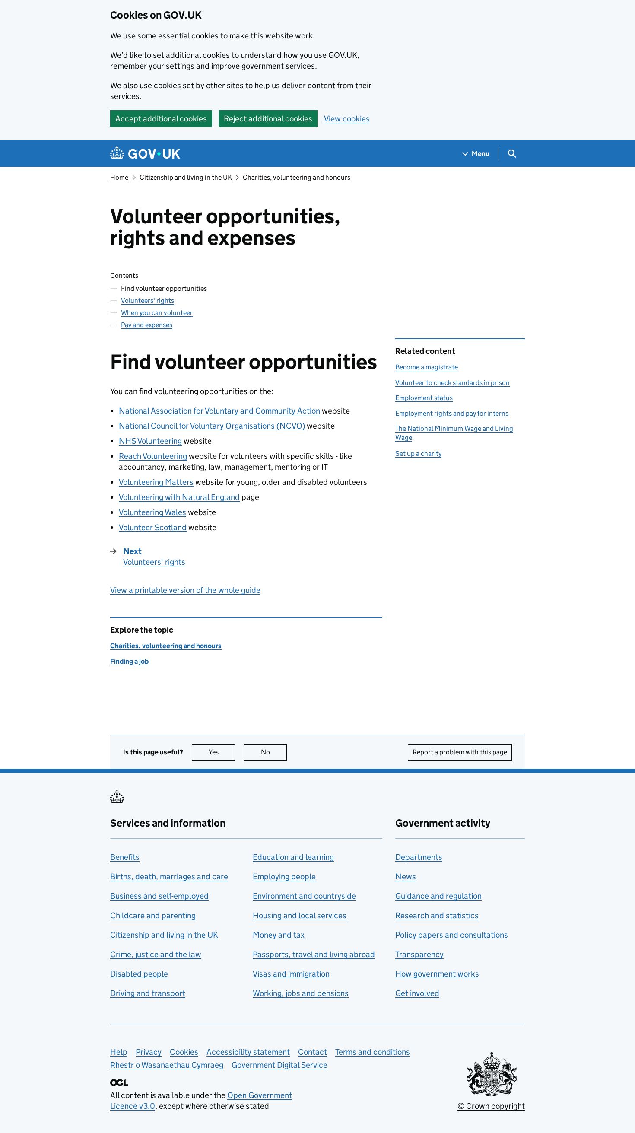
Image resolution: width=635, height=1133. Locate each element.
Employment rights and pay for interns (451, 413)
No (274, 752)
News (405, 877)
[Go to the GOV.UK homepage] (145, 154)
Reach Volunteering (153, 456)
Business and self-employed (159, 896)
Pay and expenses (146, 325)
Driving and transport (147, 993)
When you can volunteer (157, 313)
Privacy (149, 1052)
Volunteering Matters (156, 482)
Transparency (419, 954)
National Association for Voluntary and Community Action (219, 411)
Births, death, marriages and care (169, 877)
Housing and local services (299, 915)
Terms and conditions (372, 1052)
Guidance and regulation (438, 896)
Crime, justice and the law (155, 954)
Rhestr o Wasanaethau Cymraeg (166, 1065)
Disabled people (139, 974)
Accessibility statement (248, 1052)
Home (119, 177)
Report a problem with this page (460, 752)
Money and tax (279, 935)
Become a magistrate (426, 367)
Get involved (417, 993)
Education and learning (293, 857)
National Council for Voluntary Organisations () (212, 426)
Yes (222, 752)
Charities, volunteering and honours (296, 177)
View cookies (347, 119)
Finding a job (129, 661)
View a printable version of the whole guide (185, 590)
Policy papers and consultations (451, 935)
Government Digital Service (279, 1065)
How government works (437, 974)
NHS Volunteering (150, 441)
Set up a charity (418, 453)
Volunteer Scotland (153, 527)
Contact (312, 1052)
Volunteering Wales (152, 512)
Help (118, 1052)
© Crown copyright (491, 1106)
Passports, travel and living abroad (314, 954)
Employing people (284, 877)
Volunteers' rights (147, 300)
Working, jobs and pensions (301, 993)
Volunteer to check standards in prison (452, 383)
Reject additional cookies (268, 119)
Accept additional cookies (161, 119)
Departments (418, 857)
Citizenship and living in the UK (186, 177)
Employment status (424, 398)
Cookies (184, 1052)
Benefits (125, 857)
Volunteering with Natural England (179, 497)
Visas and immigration (291, 974)
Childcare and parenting (153, 915)
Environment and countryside (304, 896)
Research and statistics (437, 915)
